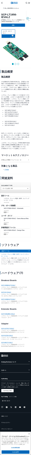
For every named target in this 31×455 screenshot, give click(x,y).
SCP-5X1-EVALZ (6, 292)
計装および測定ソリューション (11, 160)
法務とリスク (4, 416)
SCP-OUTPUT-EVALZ (7, 328)
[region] (15, 443)
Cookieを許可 (15, 452)
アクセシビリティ (5, 422)
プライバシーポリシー (6, 429)
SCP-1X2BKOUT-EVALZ (8, 299)
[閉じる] (29, 434)
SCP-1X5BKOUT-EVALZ (8, 285)
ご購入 (13, 25)
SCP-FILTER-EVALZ (7, 335)
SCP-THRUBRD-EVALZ (8, 314)
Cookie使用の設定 (15, 447)
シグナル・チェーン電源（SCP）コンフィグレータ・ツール (15, 255)
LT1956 (7, 169)
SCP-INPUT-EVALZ (7, 342)
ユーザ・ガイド (7, 31)
